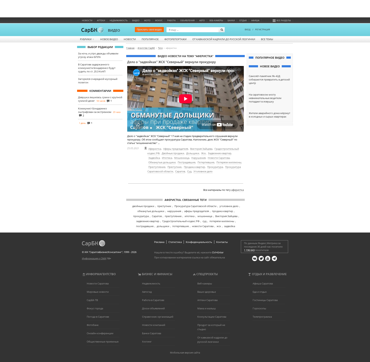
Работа (171, 20)
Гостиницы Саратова (265, 300)
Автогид (147, 291)
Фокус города (95, 308)
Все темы (267, 39)
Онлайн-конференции (100, 333)
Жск (203, 153)
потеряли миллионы (221, 221)
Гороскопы (259, 308)
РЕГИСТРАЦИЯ (262, 29)
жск (219, 226)
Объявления (187, 20)
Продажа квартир (194, 167)
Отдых (243, 20)
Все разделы (284, 20)
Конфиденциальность (199, 242)
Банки (231, 20)
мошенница (205, 216)
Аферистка (154, 149)
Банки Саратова (151, 333)
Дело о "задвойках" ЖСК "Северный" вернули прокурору (171, 62)
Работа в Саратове (153, 300)
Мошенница (181, 158)
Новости (87, 20)
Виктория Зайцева (201, 149)
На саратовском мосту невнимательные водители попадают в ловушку (265, 98)
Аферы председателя (175, 149)
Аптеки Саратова (207, 300)
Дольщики (192, 153)
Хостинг (147, 341)
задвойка (229, 226)
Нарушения (198, 158)
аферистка (237, 190)
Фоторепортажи (175, 39)
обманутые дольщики (150, 211)
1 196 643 (249, 250)
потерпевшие (180, 226)
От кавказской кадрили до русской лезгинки (223, 39)
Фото (147, 20)
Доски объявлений (153, 308)
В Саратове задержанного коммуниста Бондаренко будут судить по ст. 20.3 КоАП (96, 68)
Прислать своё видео (149, 29)
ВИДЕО (114, 30)
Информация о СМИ (94, 258)
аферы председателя (196, 211)
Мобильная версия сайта (185, 352)
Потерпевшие (206, 162)
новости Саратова (203, 226)
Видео (136, 20)
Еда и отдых (260, 291)
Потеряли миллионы (228, 162)
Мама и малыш (206, 308)
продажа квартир (222, 211)
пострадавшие (145, 226)
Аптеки (101, 20)
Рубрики (87, 39)
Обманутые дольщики (162, 162)
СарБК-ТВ (92, 300)
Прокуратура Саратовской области (195, 206)
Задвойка (154, 158)
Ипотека (167, 158)
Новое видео (109, 39)
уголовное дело (228, 206)
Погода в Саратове (98, 316)
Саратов (180, 171)
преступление (173, 216)
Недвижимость (119, 20)
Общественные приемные (103, 341)
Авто (202, 20)
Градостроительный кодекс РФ (180, 221)
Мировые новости (98, 291)
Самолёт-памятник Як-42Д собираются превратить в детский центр (269, 79)
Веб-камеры (216, 20)
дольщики (163, 226)
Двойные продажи (173, 153)
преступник (164, 206)
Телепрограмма (262, 316)
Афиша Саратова (263, 283)
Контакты (222, 242)
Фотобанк (93, 325)
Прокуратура (215, 167)
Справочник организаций (157, 316)
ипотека (189, 216)
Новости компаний (153, 325)
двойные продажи (143, 206)
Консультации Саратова (211, 316)
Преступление (156, 167)
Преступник (174, 167)
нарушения (174, 211)
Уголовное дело (203, 171)
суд (204, 221)
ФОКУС (159, 20)
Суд (189, 171)
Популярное (150, 39)
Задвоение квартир (219, 153)
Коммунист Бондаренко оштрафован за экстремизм (94, 110)
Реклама (159, 242)
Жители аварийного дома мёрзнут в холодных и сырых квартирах (269, 114)
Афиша (255, 20)
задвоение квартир (147, 221)
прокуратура (141, 216)
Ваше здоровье (206, 291)
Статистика (175, 242)
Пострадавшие (186, 162)
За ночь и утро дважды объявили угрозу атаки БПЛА (98, 55)
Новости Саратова (219, 158)
